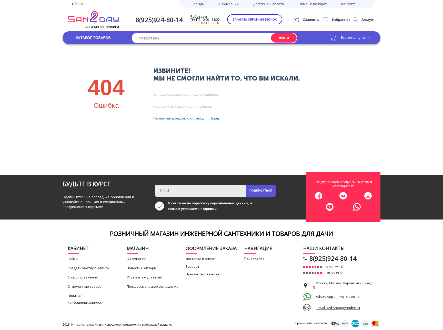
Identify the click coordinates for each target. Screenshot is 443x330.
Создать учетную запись (88, 268)
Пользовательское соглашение (152, 286)
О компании (229, 4)
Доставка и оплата (268, 4)
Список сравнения (83, 277)
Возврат (192, 266)
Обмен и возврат (312, 4)
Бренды (198, 4)
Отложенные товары (85, 286)
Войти (73, 258)
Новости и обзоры (142, 268)
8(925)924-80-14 (159, 19)
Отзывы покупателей (144, 277)
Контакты (349, 4)
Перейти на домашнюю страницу (178, 118)
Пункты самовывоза (202, 274)
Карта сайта (254, 258)
